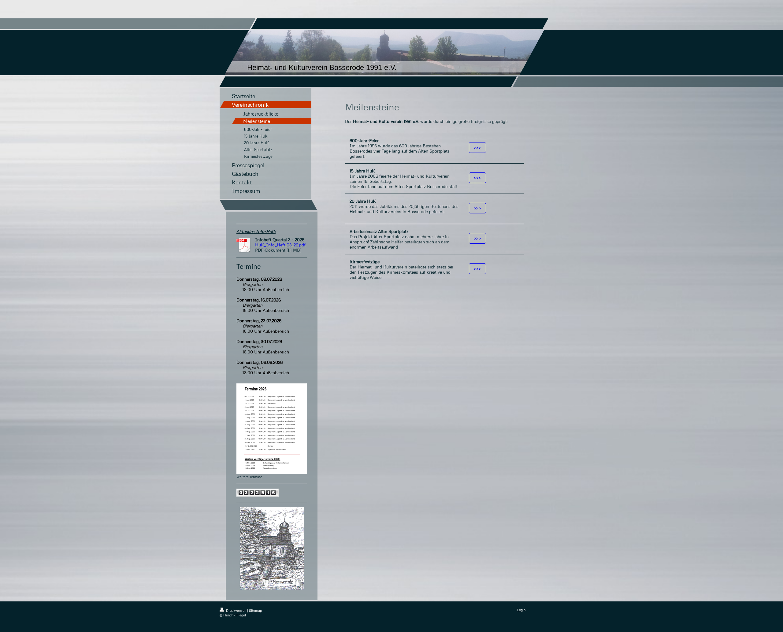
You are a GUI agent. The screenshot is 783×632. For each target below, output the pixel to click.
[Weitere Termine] (271, 428)
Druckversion (236, 610)
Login (521, 610)
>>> (477, 147)
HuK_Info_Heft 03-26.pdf (280, 244)
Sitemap (255, 610)
